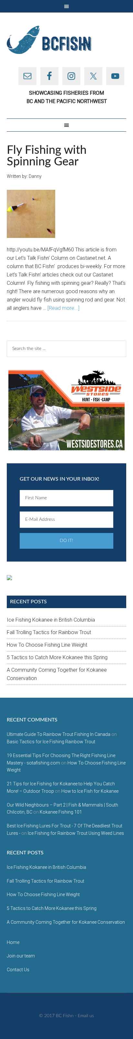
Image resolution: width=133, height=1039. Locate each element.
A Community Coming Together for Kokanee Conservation (66, 922)
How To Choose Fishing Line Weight (47, 645)
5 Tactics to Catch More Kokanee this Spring (57, 657)
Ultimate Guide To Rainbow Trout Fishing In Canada (58, 734)
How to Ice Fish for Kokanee (89, 791)
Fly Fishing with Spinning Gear (47, 156)
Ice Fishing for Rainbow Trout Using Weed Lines (76, 833)
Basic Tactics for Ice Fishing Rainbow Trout (51, 741)
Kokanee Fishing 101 (61, 812)
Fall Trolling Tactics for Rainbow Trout (49, 632)
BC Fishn (67, 39)
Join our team (21, 955)
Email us (86, 1016)
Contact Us (18, 969)
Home (13, 942)
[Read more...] (63, 308)
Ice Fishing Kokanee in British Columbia (51, 620)
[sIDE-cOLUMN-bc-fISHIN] (66, 410)
